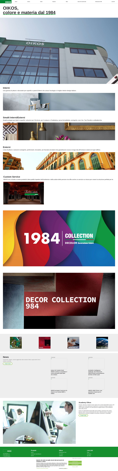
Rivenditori (89, 453)
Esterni (32, 455)
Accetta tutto (75, 461)
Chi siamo (61, 453)
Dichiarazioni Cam (62, 452)
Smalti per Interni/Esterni (36, 453)
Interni (32, 452)
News (88, 452)
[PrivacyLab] (65, 468)
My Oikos (89, 455)
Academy (61, 455)
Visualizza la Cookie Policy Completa (42, 468)
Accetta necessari (75, 464)
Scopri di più (8, 363)
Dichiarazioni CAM (98, 1)
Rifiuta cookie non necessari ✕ (77, 458)
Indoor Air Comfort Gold (82, 1)
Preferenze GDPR (75, 466)
